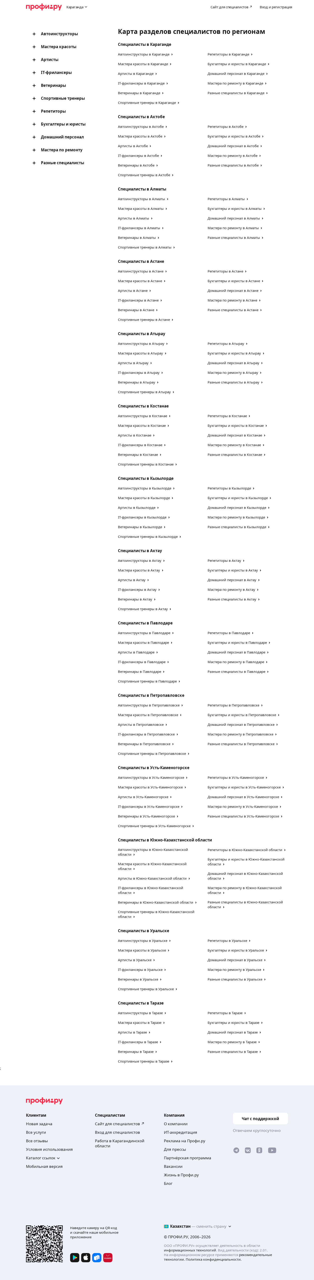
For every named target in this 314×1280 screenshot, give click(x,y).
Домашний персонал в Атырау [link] (233, 362)
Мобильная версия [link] (44, 1166)
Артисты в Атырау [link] (133, 362)
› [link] (172, 54)
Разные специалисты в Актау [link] (232, 599)
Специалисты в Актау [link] (140, 550)
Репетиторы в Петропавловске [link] (233, 705)
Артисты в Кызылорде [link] (136, 507)
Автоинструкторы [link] (59, 33)
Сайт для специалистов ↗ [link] (120, 1123)
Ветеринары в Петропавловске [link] (144, 743)
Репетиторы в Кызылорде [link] (229, 488)
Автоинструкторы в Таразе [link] (140, 1013)
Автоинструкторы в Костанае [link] (142, 415)
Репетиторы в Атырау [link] (226, 343)
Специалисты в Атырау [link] (141, 333)
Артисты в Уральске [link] (134, 960)
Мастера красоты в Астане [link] (140, 280)
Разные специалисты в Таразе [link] (233, 1051)
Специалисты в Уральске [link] (143, 930)
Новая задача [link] (39, 1123)
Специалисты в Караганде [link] (144, 44)
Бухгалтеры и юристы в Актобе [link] (234, 136)
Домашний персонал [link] (62, 137)
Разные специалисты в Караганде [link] (236, 93)
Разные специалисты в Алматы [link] (234, 237)
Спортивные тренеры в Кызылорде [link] (148, 536)
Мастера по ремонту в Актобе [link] (232, 155)
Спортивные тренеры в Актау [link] (143, 608)
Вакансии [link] (173, 1166)
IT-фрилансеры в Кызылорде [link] (142, 517)
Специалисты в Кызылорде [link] (146, 478)
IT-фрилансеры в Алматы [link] (139, 228)
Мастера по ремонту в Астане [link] (232, 300)
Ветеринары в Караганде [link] (139, 93)
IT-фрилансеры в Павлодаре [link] (142, 661)
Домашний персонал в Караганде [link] (236, 73)
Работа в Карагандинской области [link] (119, 1143)
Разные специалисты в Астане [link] (233, 310)
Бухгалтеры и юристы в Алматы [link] (235, 208)
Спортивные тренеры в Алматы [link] (144, 247)
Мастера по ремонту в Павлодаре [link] (236, 661)
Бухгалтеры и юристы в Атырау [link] (234, 353)
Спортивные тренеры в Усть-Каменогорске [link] (154, 825)
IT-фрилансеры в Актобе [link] (138, 155)
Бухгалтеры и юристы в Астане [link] (234, 280)
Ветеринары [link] (53, 85)
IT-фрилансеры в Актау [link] (137, 589)
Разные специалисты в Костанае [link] (235, 454)
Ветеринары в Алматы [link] (137, 237)
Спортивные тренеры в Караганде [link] (147, 102)
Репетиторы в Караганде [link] (228, 54)
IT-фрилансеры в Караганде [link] (141, 83)
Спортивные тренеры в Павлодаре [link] (147, 681)
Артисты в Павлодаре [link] (136, 652)
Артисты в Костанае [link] (134, 435)
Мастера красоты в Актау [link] (139, 570)
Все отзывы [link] (37, 1140)
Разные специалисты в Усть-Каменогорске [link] (243, 816)
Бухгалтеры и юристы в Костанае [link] (236, 425)
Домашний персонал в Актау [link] (232, 579)
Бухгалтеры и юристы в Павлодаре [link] (237, 642)
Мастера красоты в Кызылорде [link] (144, 497)
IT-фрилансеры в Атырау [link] (139, 372)
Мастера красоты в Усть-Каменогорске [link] (150, 787)
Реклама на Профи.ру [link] (184, 1140)
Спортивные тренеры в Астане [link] (144, 319)
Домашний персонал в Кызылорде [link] (237, 507)
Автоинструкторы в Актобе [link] (141, 126)
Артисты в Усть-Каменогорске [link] (143, 796)
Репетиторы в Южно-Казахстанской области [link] (245, 849)
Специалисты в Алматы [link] (142, 189)
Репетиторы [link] (53, 111)
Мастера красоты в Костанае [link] (142, 425)
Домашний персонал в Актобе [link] (233, 146)
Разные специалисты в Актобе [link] (233, 165)
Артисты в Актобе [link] (133, 146)
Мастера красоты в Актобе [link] (140, 136)
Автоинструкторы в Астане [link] (140, 271)
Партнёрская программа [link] (187, 1157)
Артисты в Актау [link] (132, 579)
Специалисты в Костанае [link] (143, 406)
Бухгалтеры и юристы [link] (63, 124)
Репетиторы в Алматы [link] (226, 198)
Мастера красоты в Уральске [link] (142, 950)
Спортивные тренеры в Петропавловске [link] (152, 753)
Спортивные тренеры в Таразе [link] (143, 1061)
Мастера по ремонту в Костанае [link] (234, 444)
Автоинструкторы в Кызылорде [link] (144, 488)
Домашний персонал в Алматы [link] (234, 218)
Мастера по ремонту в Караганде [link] (235, 83)
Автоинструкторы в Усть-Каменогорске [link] (151, 777)
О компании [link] (176, 1123)
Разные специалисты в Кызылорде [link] (237, 526)
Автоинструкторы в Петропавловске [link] (149, 705)
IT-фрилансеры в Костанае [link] (140, 444)
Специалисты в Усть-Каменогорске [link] (153, 767)
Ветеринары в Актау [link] (135, 599)
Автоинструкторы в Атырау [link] (141, 343)
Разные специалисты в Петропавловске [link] (241, 743)
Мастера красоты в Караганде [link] (143, 64)
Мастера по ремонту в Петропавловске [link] (240, 734)
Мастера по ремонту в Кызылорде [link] (236, 517)
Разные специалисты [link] (62, 162)
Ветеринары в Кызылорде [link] (140, 526)
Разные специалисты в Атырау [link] (233, 382)
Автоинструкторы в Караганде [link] (143, 54)
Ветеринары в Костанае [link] (138, 454)
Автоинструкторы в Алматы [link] (141, 198)
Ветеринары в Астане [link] (136, 310)
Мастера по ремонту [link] (62, 149)
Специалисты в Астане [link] (141, 261)
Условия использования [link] (49, 1149)
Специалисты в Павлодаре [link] (145, 623)
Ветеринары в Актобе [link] (136, 165)
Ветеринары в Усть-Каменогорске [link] (146, 816)
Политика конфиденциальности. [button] (214, 1259)
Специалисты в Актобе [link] (141, 116)
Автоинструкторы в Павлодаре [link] (144, 632)
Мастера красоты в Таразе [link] (139, 1022)
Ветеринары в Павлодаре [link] (139, 671)
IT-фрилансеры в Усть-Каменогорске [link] (148, 806)
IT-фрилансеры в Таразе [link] (138, 1042)
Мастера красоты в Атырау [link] (140, 353)
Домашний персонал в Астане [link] (233, 290)
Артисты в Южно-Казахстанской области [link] (152, 878)
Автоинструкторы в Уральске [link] (142, 940)
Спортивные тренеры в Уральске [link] (146, 989)
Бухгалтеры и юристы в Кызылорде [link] (238, 497)
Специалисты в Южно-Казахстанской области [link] (165, 840)
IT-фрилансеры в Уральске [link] (140, 969)
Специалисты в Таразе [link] (141, 1003)
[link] (236, 1151)
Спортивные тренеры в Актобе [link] (144, 175)
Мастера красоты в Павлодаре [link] (143, 642)
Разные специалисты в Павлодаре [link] (236, 671)
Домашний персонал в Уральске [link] (235, 960)
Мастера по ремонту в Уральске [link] (234, 969)
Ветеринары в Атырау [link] (136, 382)
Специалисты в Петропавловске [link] (151, 695)
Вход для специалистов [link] (117, 1132)
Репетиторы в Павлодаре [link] (229, 632)
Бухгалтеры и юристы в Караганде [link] (237, 64)
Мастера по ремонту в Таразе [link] (232, 1042)
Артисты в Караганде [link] (136, 73)
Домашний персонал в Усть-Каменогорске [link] (243, 796)
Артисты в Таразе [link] (132, 1032)
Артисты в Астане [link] (133, 290)
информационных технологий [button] (190, 1250)
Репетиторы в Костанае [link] (227, 415)
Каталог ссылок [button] (40, 1157)
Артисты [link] (49, 59)
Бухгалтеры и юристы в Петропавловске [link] (242, 714)
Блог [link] (168, 1183)
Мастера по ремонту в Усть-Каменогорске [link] (243, 806)
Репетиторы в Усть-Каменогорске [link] (236, 777)
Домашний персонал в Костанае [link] (235, 435)
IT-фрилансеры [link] (56, 72)
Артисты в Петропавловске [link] (141, 724)
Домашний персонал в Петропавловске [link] (241, 724)
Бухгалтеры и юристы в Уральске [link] (236, 950)
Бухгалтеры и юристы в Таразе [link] (233, 1022)
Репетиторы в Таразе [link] (225, 1013)
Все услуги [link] (36, 1132)
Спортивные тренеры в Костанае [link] (146, 464)
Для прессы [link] (175, 1149)
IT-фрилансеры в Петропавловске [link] (146, 734)
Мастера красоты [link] (58, 46)
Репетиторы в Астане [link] (225, 271)
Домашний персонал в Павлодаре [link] (236, 652)
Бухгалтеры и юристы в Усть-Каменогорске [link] (244, 787)
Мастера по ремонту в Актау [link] (231, 589)
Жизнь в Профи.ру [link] (181, 1174)
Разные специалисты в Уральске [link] (235, 979)
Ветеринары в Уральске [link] (138, 979)
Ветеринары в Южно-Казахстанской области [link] (155, 902)
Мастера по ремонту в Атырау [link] (233, 372)
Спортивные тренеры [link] (63, 98)
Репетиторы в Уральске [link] (227, 940)
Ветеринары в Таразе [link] (136, 1051)
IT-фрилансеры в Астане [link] (138, 300)
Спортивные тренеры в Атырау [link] (144, 392)
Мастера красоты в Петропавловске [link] (148, 714)
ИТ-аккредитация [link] (180, 1132)
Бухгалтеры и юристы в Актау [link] (233, 570)
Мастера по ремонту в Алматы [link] (233, 228)
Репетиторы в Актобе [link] (225, 126)
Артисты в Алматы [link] (133, 218)
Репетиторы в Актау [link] (224, 560)
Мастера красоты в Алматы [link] (141, 208)
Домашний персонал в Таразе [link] (233, 1032)
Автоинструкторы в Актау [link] (139, 560)
